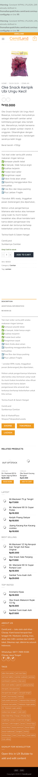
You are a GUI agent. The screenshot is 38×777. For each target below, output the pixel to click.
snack (13, 720)
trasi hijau (21, 735)
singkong (5, 720)
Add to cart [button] (27, 482)
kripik (4, 696)
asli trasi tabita (7, 677)
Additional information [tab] (13, 306)
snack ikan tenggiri (23, 720)
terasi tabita (29, 727)
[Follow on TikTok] (13, 659)
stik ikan (5, 724)
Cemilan (25, 83)
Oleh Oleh (14, 83)
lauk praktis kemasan (9, 700)
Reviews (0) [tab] (6, 311)
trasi (14, 735)
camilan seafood (21, 677)
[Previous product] (8, 100)
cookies (14, 681)
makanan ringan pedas (27, 704)
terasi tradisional (8, 731)
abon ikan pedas (8, 673)
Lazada (8, 432)
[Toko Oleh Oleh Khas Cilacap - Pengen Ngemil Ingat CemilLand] (19, 39)
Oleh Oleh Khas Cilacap (10, 716)
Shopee (8, 425)
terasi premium (17, 727)
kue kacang (12, 696)
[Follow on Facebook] (4, 659)
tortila (26, 731)
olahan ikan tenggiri (9, 712)
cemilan (8, 269)
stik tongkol (14, 724)
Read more (7, 482)
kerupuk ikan (14, 689)
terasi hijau (31, 724)
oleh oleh (21, 712)
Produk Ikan (25, 716)
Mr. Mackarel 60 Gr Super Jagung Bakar (9, 474)
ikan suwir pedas (8, 685)
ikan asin (22, 681)
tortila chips (6, 735)
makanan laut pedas (9, 704)
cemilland (5, 681)
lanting (20, 696)
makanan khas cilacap (27, 700)
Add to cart (24, 254)
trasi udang (6, 739)
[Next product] (4, 100)
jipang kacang (28, 685)
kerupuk (5, 689)
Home (4, 83)
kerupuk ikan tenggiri (9, 693)
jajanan (18, 685)
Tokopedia (25, 425)
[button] (3, 39)
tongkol (19, 731)
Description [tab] (7, 301)
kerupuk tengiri (25, 693)
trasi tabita (31, 735)
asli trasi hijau (21, 673)
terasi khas (6, 727)
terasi (23, 724)
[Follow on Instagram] (8, 659)
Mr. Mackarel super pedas (11, 708)
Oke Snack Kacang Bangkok (27, 474)
